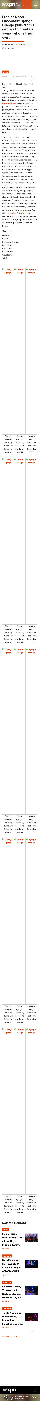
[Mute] (11, 1398)
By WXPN (5, 1248)
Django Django (9, 103)
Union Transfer (17, 213)
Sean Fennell (8, 44)
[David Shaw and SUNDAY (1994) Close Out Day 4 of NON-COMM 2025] (31, 1264)
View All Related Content (10, 1337)
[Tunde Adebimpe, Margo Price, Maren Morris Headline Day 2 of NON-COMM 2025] (31, 1317)
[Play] (6, 1397)
